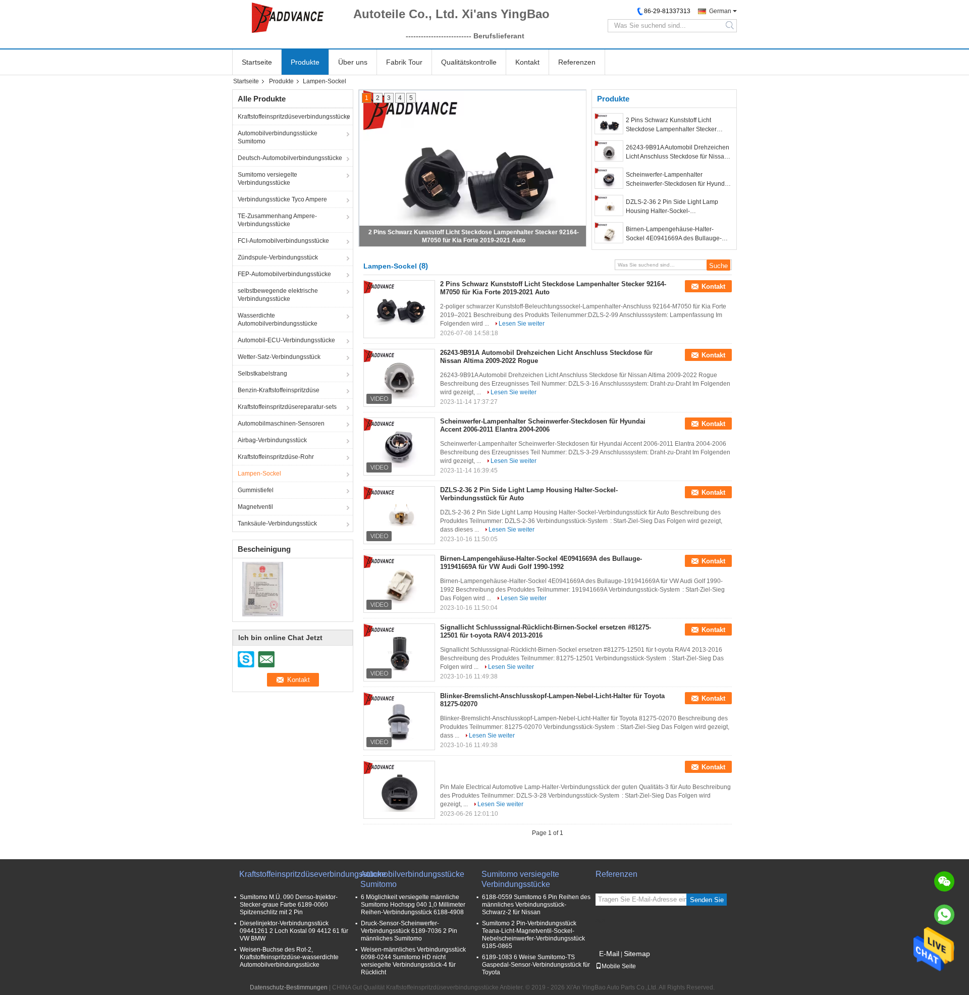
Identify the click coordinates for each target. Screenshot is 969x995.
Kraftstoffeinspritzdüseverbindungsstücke (294, 116)
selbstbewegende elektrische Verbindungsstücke (278, 294)
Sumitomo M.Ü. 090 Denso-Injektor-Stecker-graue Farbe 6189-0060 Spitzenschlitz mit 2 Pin (289, 905)
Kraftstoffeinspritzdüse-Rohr (276, 456)
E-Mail (609, 954)
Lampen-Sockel (259, 473)
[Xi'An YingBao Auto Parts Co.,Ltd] (287, 18)
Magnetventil (255, 506)
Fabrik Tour (404, 62)
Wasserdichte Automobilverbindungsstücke (277, 319)
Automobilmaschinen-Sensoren (281, 423)
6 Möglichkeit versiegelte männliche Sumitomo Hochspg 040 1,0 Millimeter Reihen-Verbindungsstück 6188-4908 (413, 905)
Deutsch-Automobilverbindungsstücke (290, 158)
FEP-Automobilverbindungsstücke (284, 274)
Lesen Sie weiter (522, 323)
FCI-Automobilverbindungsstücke (283, 240)
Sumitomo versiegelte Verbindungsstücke (267, 178)
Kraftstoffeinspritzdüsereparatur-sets (287, 406)
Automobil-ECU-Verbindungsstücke (286, 340)
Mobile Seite (619, 966)
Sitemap (637, 954)
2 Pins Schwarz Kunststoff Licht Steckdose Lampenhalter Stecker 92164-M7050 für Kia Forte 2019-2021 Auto (678, 125)
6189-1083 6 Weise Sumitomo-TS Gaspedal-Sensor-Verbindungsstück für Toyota (536, 965)
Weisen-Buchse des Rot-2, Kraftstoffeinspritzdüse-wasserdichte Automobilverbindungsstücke (289, 957)
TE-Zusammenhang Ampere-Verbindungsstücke (277, 220)
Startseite (257, 62)
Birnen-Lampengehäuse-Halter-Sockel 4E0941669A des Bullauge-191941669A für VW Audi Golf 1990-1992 (675, 234)
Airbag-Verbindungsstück (272, 440)
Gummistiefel (256, 490)
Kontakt (527, 62)
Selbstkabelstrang (262, 373)
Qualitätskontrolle (469, 62)
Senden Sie (707, 900)
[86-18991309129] (944, 914)
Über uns (352, 62)
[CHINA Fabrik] (399, 786)
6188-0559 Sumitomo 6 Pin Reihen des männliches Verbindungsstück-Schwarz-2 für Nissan (536, 905)
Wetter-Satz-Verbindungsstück (279, 356)
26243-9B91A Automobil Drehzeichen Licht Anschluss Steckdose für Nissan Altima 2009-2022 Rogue (677, 152)
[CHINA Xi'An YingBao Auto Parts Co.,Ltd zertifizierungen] (263, 588)
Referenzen (577, 62)
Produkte (305, 62)
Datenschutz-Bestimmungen (289, 987)
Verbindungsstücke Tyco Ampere (282, 199)
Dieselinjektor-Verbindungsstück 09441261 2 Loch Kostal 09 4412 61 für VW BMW (294, 931)
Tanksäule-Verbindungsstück (277, 523)
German (720, 11)
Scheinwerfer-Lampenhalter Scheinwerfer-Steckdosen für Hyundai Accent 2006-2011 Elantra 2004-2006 (678, 179)
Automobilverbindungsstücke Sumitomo (277, 137)
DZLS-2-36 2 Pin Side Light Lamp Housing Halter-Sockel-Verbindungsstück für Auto (672, 207)
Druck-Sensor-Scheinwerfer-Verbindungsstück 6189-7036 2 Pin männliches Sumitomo (409, 931)
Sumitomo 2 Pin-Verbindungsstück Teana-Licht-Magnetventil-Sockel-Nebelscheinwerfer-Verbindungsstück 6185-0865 (533, 935)
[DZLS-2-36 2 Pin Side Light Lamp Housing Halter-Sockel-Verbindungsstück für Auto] (609, 205)
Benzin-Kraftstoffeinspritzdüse (278, 390)
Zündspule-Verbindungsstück (278, 257)
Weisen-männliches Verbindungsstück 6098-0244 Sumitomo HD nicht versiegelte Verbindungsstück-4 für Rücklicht (413, 961)
